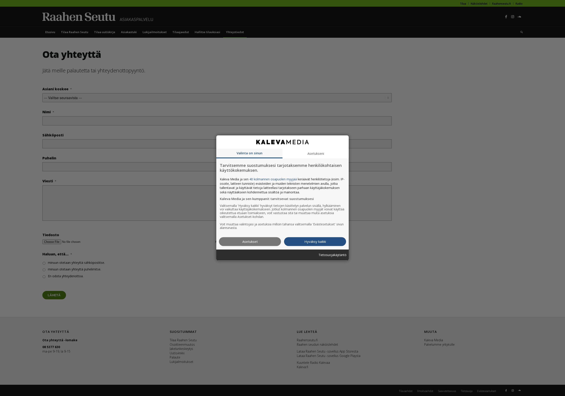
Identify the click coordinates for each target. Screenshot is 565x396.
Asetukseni (315, 153)
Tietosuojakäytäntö (332, 255)
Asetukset (250, 241)
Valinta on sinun (249, 153)
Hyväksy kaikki (315, 241)
